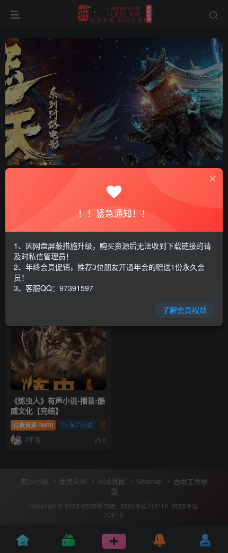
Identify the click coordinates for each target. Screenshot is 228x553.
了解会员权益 (184, 309)
